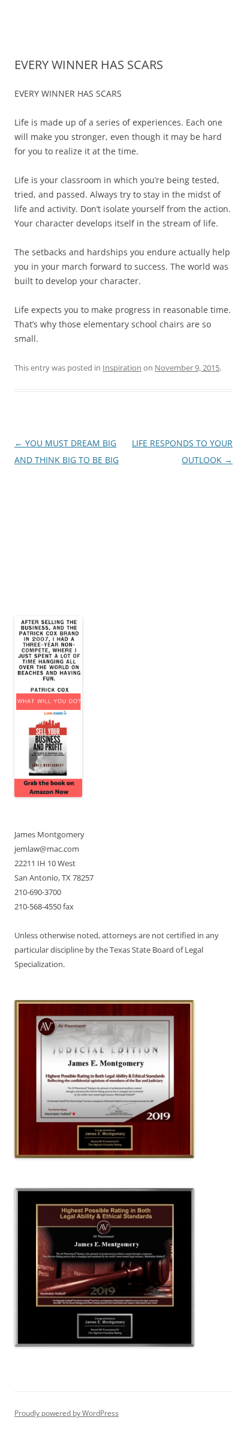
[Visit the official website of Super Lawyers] (59, 576)
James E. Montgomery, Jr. (66, 546)
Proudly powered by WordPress (66, 1413)
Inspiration (122, 367)
